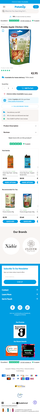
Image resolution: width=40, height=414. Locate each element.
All (8, 24)
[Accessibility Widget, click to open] (35, 402)
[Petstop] (20, 7)
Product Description (11, 126)
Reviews (7, 132)
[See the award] (12, 350)
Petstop (13, 368)
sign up (20, 282)
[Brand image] (11, 246)
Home (3, 24)
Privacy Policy (20, 368)
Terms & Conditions (29, 368)
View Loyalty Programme (15, 101)
